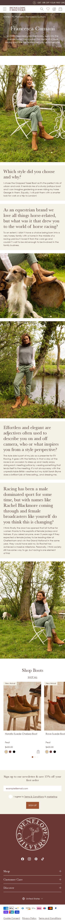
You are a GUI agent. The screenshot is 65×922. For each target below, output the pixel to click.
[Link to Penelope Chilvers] (18, 9)
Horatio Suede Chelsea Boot (21, 733)
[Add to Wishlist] (38, 684)
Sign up (33, 805)
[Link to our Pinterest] (36, 858)
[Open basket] (60, 9)
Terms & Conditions (34, 796)
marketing (52, 796)
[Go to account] (54, 9)
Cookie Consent (11, 918)
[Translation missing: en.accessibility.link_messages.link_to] (32, 834)
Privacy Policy (29, 918)
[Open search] (42, 9)
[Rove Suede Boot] (47, 752)
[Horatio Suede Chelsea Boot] (6, 752)
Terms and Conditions (50, 918)
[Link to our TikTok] (42, 858)
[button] (32, 757)
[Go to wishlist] (48, 9)
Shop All (32, 677)
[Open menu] (4, 9)
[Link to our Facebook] (22, 858)
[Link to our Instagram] (29, 858)
